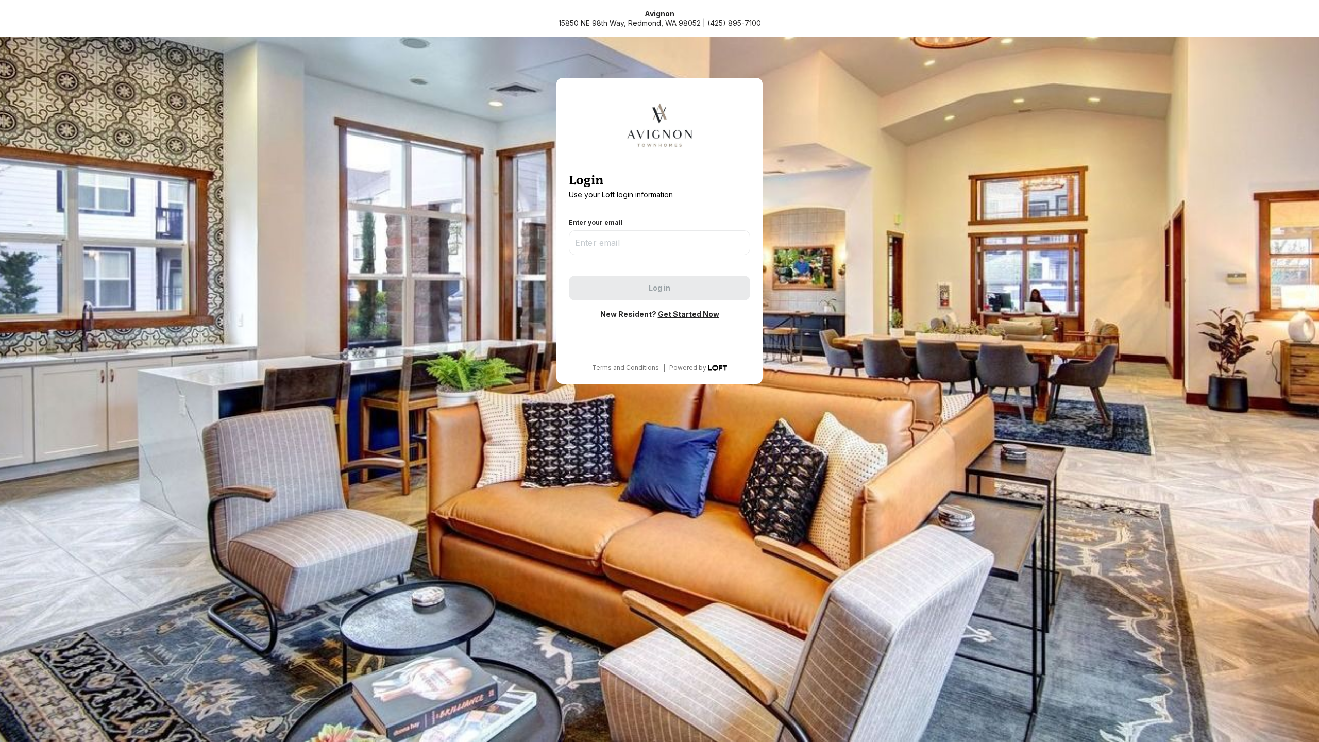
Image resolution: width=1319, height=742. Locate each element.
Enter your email (596, 222)
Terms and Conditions (625, 368)
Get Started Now (688, 314)
